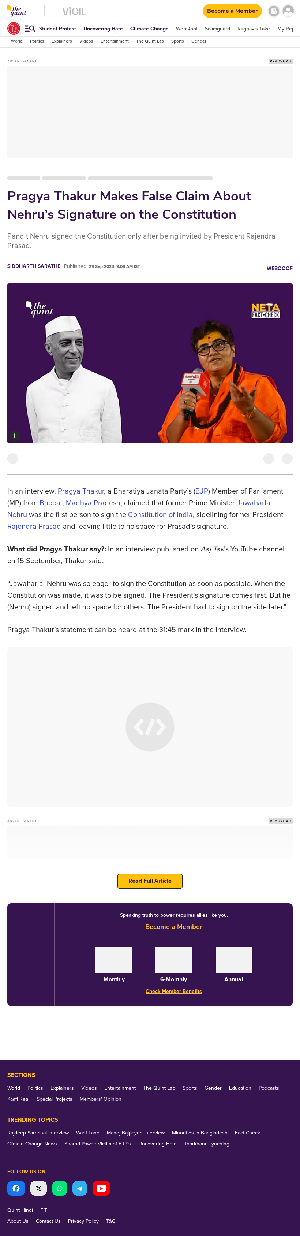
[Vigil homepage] (74, 14)
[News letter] (273, 11)
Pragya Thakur (81, 491)
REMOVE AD (280, 61)
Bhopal (51, 503)
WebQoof (280, 268)
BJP (201, 491)
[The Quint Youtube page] (101, 1189)
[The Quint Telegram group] (79, 1189)
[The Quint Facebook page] (16, 1189)
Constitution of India (160, 514)
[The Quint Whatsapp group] (59, 1189)
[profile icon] (288, 11)
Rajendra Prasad (34, 526)
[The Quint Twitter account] (38, 1189)
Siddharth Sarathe (33, 266)
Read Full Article (150, 881)
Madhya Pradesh (93, 503)
